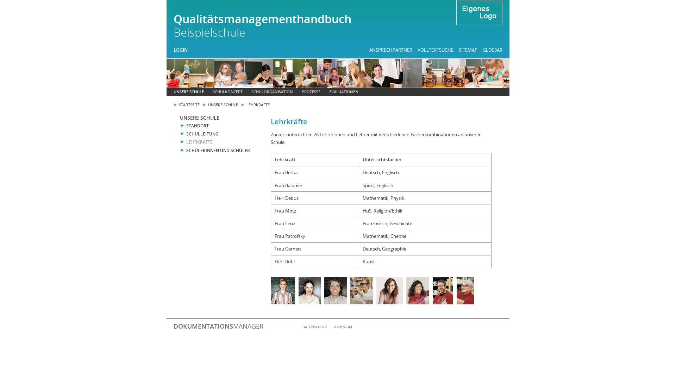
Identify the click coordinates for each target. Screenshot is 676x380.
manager (218, 326)
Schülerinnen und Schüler (218, 150)
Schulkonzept (228, 91)
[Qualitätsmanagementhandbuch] (479, 13)
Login (181, 50)
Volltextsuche (435, 50)
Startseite (189, 104)
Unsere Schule (189, 91)
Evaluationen (343, 91)
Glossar (492, 50)
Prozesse (311, 91)
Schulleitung (202, 134)
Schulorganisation (272, 91)
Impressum (342, 326)
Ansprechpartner (390, 50)
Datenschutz (314, 326)
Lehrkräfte (258, 104)
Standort (197, 126)
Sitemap (468, 50)
